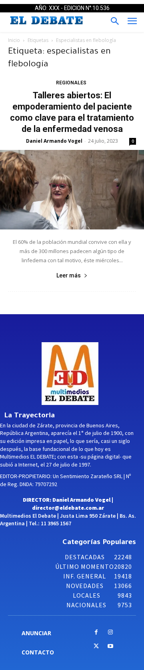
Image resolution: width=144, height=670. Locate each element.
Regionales (71, 83)
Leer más (68, 275)
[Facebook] (96, 633)
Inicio (14, 40)
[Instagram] (110, 633)
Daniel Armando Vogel (54, 141)
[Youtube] (110, 647)
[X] (96, 647)
